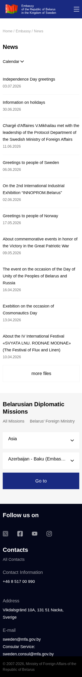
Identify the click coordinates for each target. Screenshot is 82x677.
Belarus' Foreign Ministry (52, 421)
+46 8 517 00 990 (19, 581)
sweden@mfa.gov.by (22, 639)
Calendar (11, 61)
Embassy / (24, 31)
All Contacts (14, 559)
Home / (8, 31)
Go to (41, 480)
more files (41, 373)
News (38, 31)
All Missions (13, 421)
